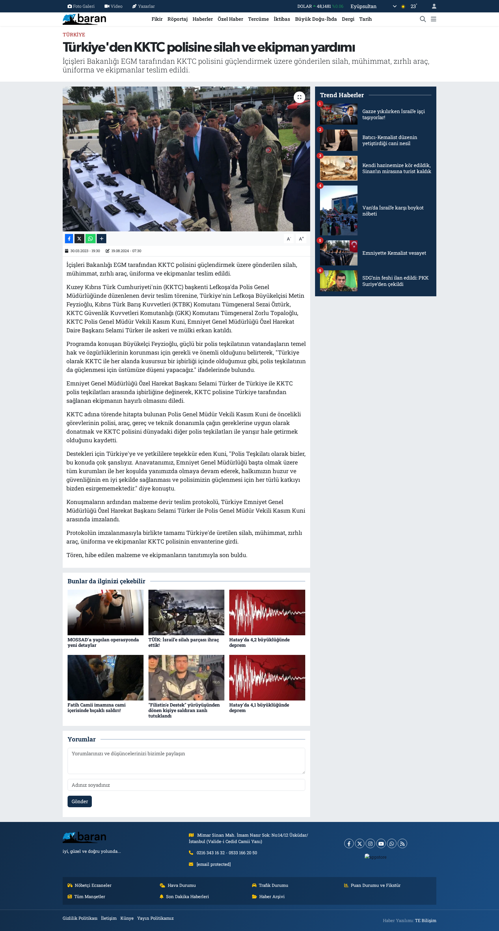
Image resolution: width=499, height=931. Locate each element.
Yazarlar (146, 6)
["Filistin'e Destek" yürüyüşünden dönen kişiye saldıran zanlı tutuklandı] (186, 677)
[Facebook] (349, 843)
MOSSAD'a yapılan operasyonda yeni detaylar (103, 642)
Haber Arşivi (272, 896)
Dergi (348, 19)
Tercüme (258, 19)
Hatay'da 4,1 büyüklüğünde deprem (259, 707)
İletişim (109, 918)
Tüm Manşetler (89, 896)
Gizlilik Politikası (80, 918)
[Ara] (423, 19)
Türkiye (74, 34)
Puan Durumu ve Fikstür (376, 885)
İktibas (282, 19)
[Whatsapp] (391, 843)
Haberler (203, 19)
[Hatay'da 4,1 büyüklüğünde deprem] (267, 677)
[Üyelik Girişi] (431, 6)
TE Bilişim (425, 920)
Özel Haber (230, 19)
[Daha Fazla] (101, 238)
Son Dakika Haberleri (187, 896)
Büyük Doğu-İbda (316, 19)
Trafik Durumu (273, 885)
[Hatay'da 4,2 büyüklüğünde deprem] (267, 612)
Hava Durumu (182, 885)
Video (116, 6)
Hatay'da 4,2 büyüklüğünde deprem (259, 642)
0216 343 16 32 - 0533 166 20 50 (227, 852)
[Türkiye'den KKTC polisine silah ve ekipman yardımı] (186, 159)
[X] (359, 843)
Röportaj (177, 19)
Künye (127, 918)
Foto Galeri (84, 6)
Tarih (365, 19)
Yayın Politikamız (155, 918)
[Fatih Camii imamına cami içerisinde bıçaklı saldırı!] (106, 677)
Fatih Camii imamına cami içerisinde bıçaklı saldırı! (97, 707)
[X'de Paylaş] (79, 238)
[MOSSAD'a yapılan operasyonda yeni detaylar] (106, 612)
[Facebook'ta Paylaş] (69, 238)
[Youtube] (381, 843)
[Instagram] (370, 843)
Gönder (80, 801)
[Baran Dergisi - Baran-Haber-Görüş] (84, 18)
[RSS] (402, 843)
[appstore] (376, 856)
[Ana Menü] (433, 19)
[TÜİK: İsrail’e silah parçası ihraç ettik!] (186, 612)
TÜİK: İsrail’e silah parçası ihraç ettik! (183, 642)
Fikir (157, 19)
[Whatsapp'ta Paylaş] (90, 238)
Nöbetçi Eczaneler (93, 885)
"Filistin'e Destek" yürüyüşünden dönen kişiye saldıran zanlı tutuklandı (184, 710)
